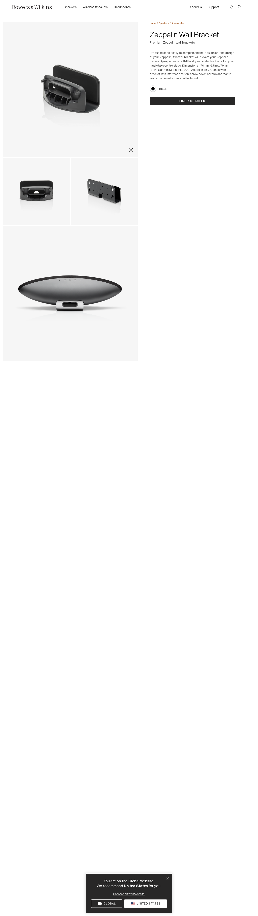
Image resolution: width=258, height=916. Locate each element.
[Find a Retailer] (231, 7)
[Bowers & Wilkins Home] (38, 7)
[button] (70, 7)
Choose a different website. (129, 894)
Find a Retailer (192, 101)
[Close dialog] (167, 878)
